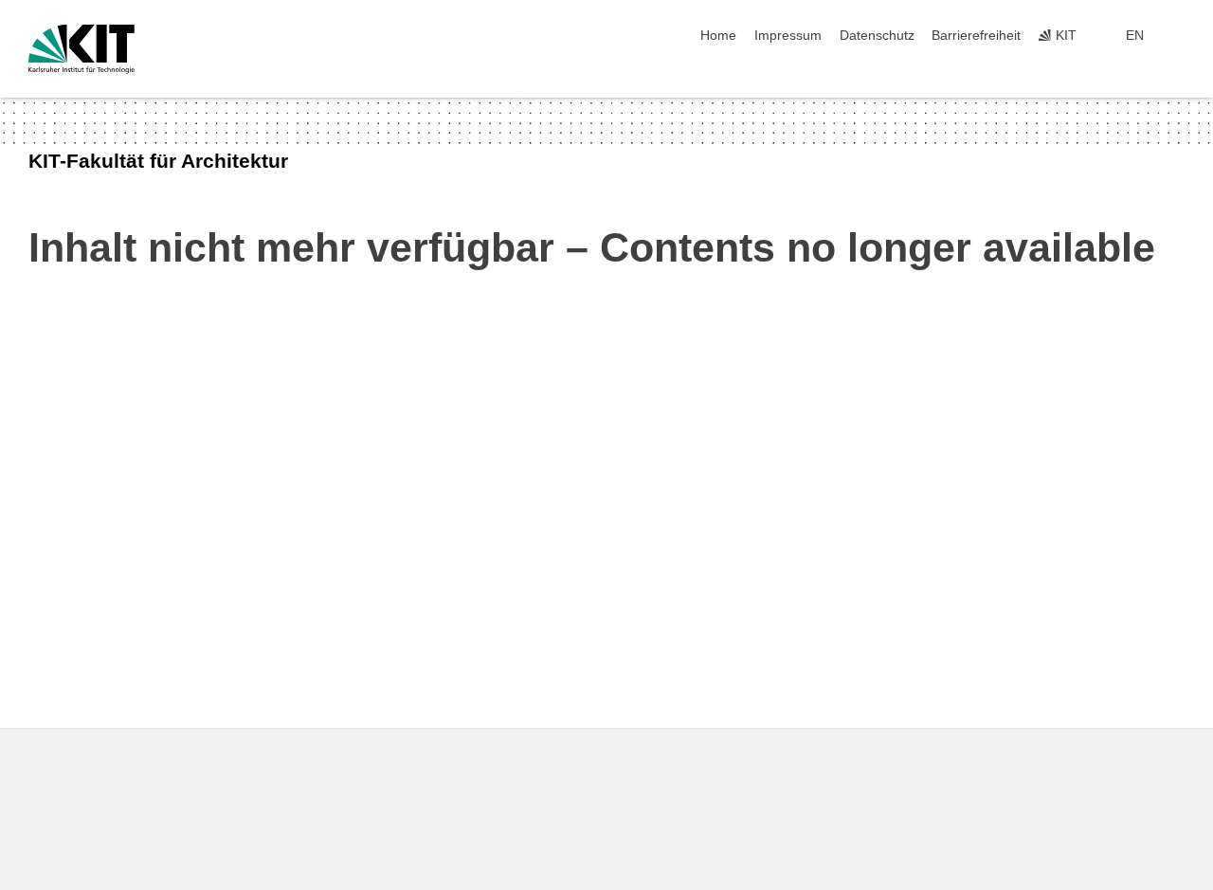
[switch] (1179, 36)
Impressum (788, 35)
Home (718, 35)
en (1135, 35)
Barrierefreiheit (976, 35)
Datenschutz (877, 35)
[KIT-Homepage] (81, 49)
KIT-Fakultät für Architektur (158, 161)
